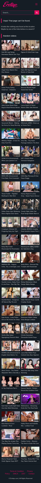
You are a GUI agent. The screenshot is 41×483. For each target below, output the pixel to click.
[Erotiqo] (13, 5)
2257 (23, 474)
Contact (31, 474)
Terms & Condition (17, 471)
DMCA (15, 474)
